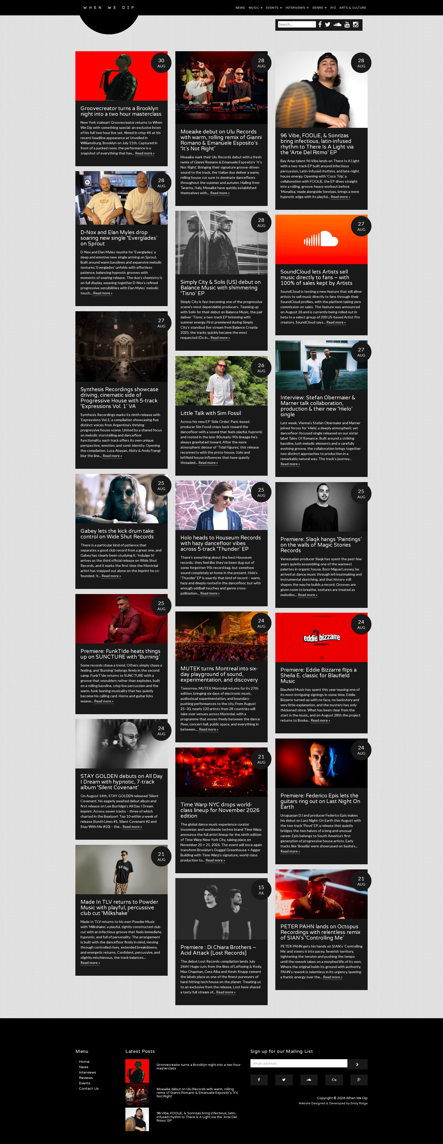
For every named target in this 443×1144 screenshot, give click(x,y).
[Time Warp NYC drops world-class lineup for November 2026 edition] (221, 772)
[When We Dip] (109, 19)
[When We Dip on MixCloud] (334, 1080)
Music (254, 7)
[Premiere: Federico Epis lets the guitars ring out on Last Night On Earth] (321, 763)
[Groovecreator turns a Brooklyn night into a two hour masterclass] (121, 76)
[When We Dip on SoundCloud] (337, 24)
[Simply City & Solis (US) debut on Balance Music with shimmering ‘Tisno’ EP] (221, 242)
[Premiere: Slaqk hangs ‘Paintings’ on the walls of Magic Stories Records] (321, 507)
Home (84, 1061)
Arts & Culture (352, 7)
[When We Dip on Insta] (355, 24)
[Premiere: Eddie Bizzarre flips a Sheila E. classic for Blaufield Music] (321, 637)
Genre (318, 7)
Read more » (145, 153)
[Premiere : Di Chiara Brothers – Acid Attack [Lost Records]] (221, 909)
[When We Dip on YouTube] (347, 24)
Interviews (296, 7)
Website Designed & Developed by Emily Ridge (333, 1103)
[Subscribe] (357, 1064)
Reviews (86, 1078)
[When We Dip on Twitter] (327, 24)
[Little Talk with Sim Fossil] (221, 380)
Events (273, 7)
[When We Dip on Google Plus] (359, 1080)
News (240, 7)
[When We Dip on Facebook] (320, 24)
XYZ (333, 7)
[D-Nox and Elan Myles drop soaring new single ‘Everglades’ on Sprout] (121, 198)
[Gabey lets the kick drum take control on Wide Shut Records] (121, 498)
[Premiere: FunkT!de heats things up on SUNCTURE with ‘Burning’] (121, 618)
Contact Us (89, 1088)
